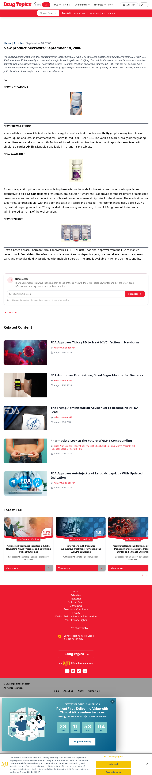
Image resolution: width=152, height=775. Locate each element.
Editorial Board (76, 602)
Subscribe (133, 293)
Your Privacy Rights (76, 620)
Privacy (76, 612)
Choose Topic (46, 13)
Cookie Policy (33, 772)
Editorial (76, 598)
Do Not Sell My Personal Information (76, 616)
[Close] (147, 763)
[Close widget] (112, 701)
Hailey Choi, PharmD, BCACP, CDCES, (91, 445)
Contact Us (76, 605)
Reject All (113, 764)
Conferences (81, 4)
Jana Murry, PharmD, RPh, (123, 445)
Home (56, 690)
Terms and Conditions (76, 609)
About (76, 591)
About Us (68, 690)
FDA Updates (94, 13)
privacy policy (63, 300)
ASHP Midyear (80, 13)
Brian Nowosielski (63, 380)
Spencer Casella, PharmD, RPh (67, 448)
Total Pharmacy (108, 13)
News (81, 690)
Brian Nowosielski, (63, 445)
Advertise (76, 595)
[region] (76, 764)
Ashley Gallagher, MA (64, 347)
